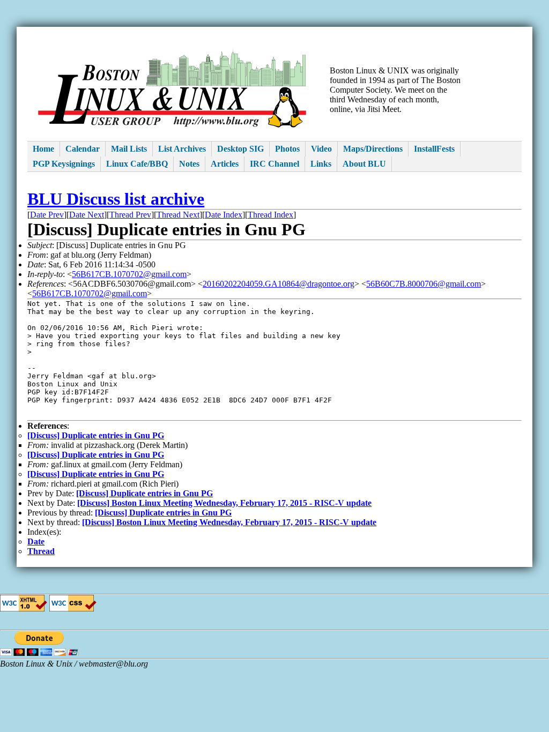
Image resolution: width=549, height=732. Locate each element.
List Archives (182, 148)
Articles (225, 163)
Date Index (223, 214)
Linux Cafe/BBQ (137, 163)
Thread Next (178, 214)
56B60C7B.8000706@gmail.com (423, 283)
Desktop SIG (240, 148)
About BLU (364, 163)
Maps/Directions (373, 148)
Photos (287, 148)
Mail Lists (129, 148)
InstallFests (434, 148)
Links (320, 163)
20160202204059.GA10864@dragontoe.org (278, 283)
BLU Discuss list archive (115, 198)
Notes (189, 163)
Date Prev (47, 214)
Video (321, 148)
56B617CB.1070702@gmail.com (129, 274)
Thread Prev (130, 214)
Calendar (82, 148)
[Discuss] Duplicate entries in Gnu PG (95, 435)
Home (43, 148)
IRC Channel (274, 163)
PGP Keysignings (64, 163)
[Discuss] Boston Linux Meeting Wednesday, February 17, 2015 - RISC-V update (224, 502)
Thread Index (270, 214)
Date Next (86, 214)
